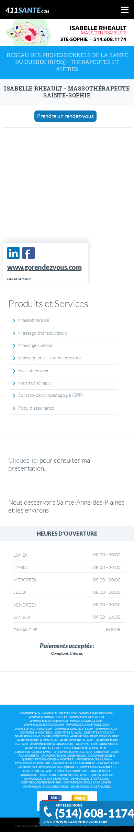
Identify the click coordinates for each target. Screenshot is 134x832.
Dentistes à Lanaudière (33, 736)
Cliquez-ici (23, 460)
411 (27, 10)
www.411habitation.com (33, 728)
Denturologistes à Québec (91, 786)
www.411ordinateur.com (48, 717)
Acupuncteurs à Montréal (37, 740)
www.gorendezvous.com (82, 822)
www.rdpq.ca (30, 713)
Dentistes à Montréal (36, 732)
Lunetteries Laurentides (59, 775)
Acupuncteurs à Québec (43, 748)
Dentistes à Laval (68, 732)
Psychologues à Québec (57, 767)
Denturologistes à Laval (90, 778)
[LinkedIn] (13, 253)
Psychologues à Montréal (55, 759)
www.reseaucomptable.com (87, 724)
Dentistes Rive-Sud (98, 732)
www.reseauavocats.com (74, 728)
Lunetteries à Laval (38, 771)
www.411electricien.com (49, 721)
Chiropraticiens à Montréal (85, 748)
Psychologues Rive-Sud (32, 763)
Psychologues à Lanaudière (74, 763)
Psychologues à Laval (93, 759)
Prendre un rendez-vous (65, 116)
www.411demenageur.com (44, 724)
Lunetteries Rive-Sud (71, 771)
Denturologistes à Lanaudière (87, 782)
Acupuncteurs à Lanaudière (52, 744)
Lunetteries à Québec (96, 775)
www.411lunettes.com (60, 713)
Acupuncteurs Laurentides (97, 744)
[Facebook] (28, 253)
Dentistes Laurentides (70, 736)
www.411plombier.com (86, 717)
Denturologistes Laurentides (45, 786)
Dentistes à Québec (104, 736)
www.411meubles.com (95, 713)
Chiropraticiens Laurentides (64, 755)
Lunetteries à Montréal (95, 767)
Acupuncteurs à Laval (77, 740)
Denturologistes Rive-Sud (41, 782)
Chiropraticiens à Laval (33, 752)
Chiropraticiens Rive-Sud (73, 752)
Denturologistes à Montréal (46, 778)
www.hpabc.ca (107, 728)
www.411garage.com (86, 721)
